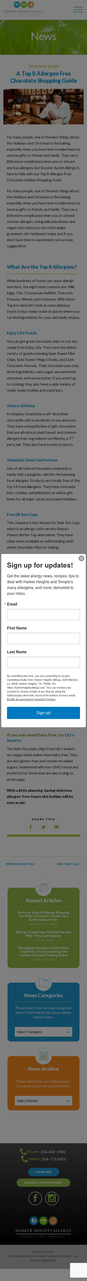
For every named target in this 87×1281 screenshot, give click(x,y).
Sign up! (43, 713)
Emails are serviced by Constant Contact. (31, 699)
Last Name (17, 652)
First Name (17, 628)
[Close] (81, 558)
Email (12, 604)
